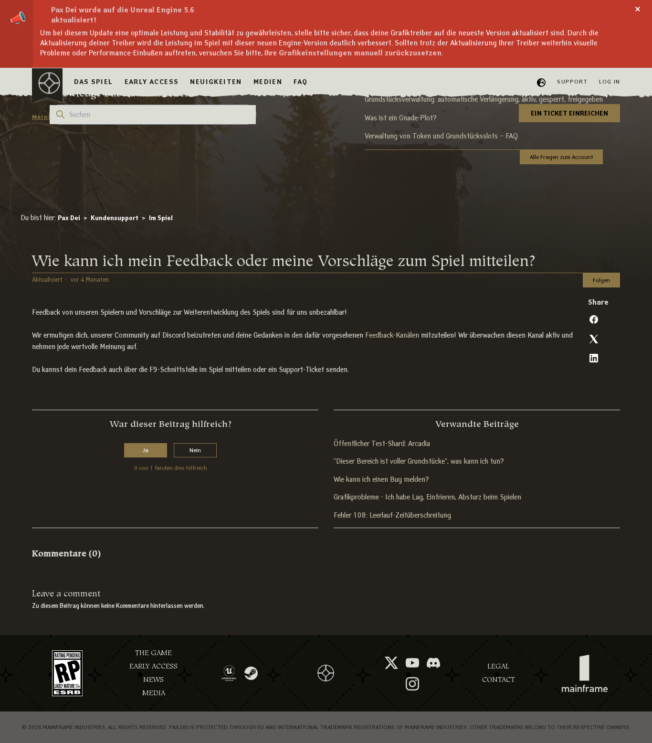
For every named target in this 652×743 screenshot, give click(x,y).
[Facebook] (593, 319)
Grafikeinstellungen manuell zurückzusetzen (360, 53)
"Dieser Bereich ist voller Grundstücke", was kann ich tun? (419, 461)
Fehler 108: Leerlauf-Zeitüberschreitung (392, 515)
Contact (498, 680)
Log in (609, 81)
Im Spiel (161, 218)
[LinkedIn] (593, 358)
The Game (153, 653)
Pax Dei (69, 218)
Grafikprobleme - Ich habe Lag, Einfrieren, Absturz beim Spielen (427, 497)
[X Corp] (593, 339)
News (153, 680)
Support (572, 81)
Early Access (153, 666)
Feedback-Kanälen (392, 335)
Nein (195, 450)
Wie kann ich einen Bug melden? (381, 479)
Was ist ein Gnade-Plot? (400, 118)
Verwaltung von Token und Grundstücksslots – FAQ (441, 136)
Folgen (601, 280)
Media (153, 693)
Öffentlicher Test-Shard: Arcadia (382, 443)
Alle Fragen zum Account (561, 156)
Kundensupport (114, 218)
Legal (498, 666)
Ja (145, 450)
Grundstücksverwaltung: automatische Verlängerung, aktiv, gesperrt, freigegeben (484, 99)
